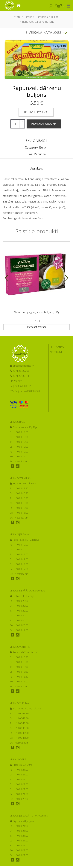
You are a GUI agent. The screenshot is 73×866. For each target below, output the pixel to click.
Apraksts (36, 168)
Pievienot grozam (43, 123)
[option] (36, 284)
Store (17, 17)
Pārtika (28, 17)
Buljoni (55, 17)
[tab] (36, 169)
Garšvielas (42, 17)
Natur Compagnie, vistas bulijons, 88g (36, 312)
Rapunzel (40, 154)
